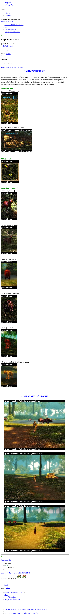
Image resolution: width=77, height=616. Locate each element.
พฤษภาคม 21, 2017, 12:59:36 (16, 573)
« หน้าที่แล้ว (5, 46)
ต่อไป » (11, 46)
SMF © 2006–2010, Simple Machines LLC (36, 609)
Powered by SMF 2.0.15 (13, 609)
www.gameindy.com (7, 21)
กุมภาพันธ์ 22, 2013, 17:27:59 (12, 67)
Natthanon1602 (6, 560)
